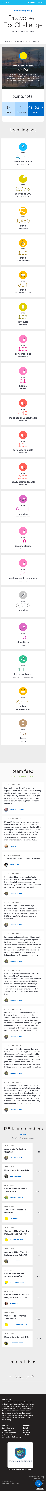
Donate (31, 2)
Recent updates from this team (23, 776)
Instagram (26, 1430)
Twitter (26, 1435)
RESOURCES (34, 42)
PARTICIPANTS (21, 42)
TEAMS (7, 42)
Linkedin (26, 1428)
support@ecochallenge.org (11, 1437)
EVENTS (5, 2)
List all (23, 1134)
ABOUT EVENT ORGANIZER (20, 1469)
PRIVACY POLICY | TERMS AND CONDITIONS (36, 1479)
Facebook (26, 1432)
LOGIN (41, 2)
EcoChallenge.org (23, 10)
